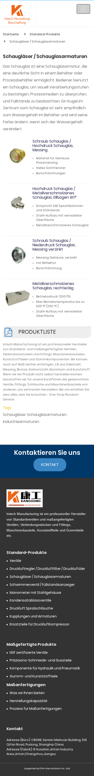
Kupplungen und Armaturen (33, 616)
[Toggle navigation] (83, 9)
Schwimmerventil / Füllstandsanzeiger (42, 584)
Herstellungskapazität (28, 701)
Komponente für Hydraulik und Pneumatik (45, 668)
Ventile (15, 560)
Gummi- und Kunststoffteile (34, 676)
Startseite (11, 34)
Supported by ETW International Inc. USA (47, 768)
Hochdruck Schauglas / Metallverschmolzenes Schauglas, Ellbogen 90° (54, 193)
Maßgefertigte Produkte (31, 644)
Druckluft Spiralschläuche (31, 608)
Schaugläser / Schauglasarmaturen (40, 576)
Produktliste (37, 332)
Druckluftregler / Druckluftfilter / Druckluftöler (47, 568)
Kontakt (50, 464)
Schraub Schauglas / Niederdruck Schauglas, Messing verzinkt (54, 245)
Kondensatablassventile (30, 600)
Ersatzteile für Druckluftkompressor (39, 624)
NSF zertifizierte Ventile (29, 652)
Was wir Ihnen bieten (27, 693)
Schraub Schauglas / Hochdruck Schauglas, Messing (53, 145)
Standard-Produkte (45, 34)
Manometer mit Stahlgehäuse (35, 592)
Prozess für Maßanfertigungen (36, 708)
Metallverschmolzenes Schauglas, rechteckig (53, 286)
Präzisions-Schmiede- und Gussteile (41, 660)
